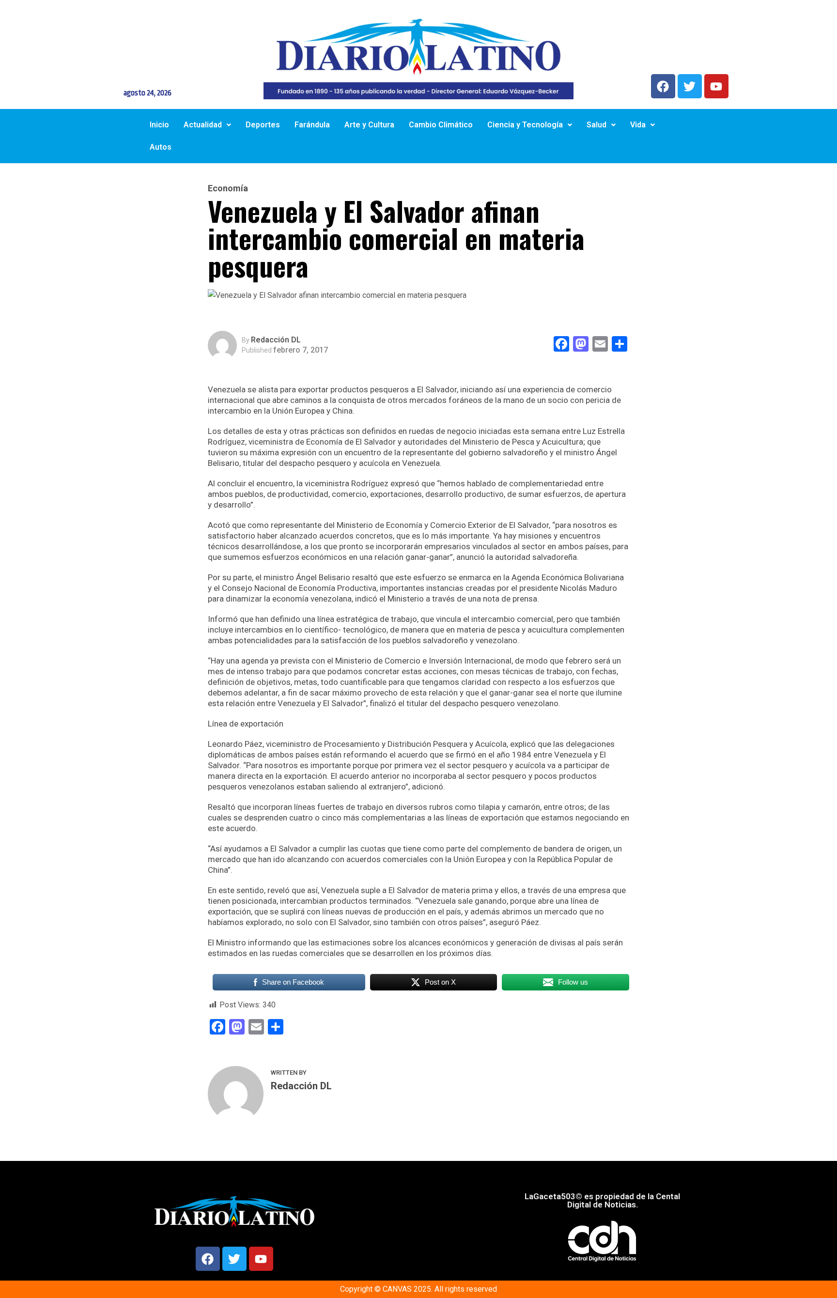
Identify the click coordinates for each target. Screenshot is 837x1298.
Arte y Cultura (369, 124)
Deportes (263, 124)
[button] (207, 125)
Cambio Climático (441, 124)
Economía (228, 188)
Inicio (159, 124)
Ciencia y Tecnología (525, 124)
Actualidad (203, 124)
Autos (160, 147)
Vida (638, 124)
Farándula (312, 124)
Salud (596, 124)
